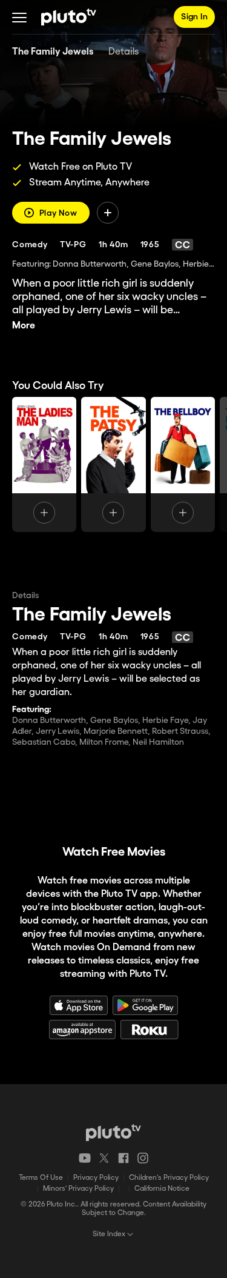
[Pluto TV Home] (68, 17)
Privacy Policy (96, 1178)
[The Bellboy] (183, 464)
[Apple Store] (79, 1005)
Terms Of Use (41, 1178)
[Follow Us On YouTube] (85, 1158)
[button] (19, 17)
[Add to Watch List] (108, 213)
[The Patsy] (113, 464)
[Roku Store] (149, 1029)
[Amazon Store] (82, 1029)
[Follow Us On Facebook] (123, 1158)
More (23, 326)
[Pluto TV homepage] (113, 1132)
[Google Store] (145, 1005)
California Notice (161, 1189)
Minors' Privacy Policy (78, 1189)
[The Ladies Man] (44, 464)
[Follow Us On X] (104, 1158)
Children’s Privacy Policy (169, 1178)
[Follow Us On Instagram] (143, 1158)
